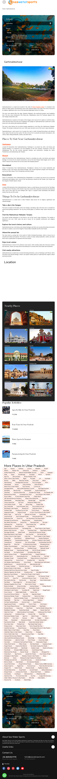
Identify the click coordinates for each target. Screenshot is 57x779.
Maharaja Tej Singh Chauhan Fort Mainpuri (30, 658)
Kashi (46, 482)
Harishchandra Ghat (31, 524)
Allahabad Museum (30, 538)
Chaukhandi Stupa (32, 530)
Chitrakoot (35, 470)
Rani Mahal (7, 582)
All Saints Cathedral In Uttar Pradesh (41, 540)
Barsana (6, 480)
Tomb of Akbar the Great (38, 506)
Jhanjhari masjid (35, 648)
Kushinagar (47, 478)
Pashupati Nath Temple (26, 554)
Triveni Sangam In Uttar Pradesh (42, 536)
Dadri (20, 504)
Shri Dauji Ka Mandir (19, 552)
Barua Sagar (33, 580)
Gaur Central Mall (8, 506)
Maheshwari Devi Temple (10, 652)
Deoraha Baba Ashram (9, 669)
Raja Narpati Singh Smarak (34, 624)
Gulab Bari (22, 604)
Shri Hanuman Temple (43, 576)
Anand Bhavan (18, 538)
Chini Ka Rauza (35, 510)
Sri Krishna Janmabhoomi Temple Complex (14, 588)
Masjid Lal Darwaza (47, 648)
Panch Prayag (31, 640)
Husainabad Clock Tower (26, 494)
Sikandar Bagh (31, 500)
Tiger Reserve (18, 654)
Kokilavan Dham (26, 596)
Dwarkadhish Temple (34, 588)
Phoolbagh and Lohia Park (10, 660)
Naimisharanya (8, 482)
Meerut (40, 474)
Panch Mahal (36, 630)
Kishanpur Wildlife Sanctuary (21, 650)
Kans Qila (25, 594)
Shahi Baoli (7, 492)
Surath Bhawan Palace (37, 650)
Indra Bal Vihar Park (21, 564)
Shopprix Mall (39, 504)
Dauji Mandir (7, 600)
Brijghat (35, 610)
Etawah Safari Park (45, 610)
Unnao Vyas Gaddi (43, 640)
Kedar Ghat (27, 536)
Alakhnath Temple (44, 548)
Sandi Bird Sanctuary (9, 628)
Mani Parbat (29, 608)
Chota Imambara (27, 484)
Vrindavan (20, 468)
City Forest (21, 502)
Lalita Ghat (42, 524)
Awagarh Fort (7, 667)
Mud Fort (6, 618)
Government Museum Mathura (11, 594)
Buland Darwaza (22, 628)
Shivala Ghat (23, 522)
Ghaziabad (31, 474)
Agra (5, 468)
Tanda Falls (42, 614)
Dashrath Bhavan (8, 608)
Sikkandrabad (7, 484)
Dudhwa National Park (9, 472)
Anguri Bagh (46, 510)
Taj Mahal (48, 474)
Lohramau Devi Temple (21, 671)
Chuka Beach (7, 654)
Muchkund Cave (31, 666)
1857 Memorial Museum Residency (13, 498)
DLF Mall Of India (37, 566)
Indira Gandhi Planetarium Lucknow (25, 488)
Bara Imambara (16, 476)
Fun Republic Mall (48, 492)
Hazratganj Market (8, 488)
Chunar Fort (19, 518)
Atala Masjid (24, 648)
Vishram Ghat (33, 592)
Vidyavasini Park (8, 560)
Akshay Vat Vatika (21, 586)
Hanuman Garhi (25, 602)
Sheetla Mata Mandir (24, 610)
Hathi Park (44, 498)
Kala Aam (44, 616)
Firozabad (32, 478)
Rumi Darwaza (26, 486)
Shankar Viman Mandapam (11, 546)
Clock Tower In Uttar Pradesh (28, 546)
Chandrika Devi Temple (34, 492)
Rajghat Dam (20, 666)
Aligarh (24, 478)
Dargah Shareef (8, 646)
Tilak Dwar (16, 600)
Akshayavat (18, 542)
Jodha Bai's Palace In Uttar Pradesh (13, 632)
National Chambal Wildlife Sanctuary (28, 472)
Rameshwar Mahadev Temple (11, 616)
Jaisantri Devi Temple (30, 654)
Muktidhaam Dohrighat (9, 610)
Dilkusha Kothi (16, 490)
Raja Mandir (43, 606)
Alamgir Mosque (26, 520)
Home (3, 9)
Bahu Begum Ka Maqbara (29, 606)
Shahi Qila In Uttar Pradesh (10, 648)
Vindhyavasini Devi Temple (44, 612)
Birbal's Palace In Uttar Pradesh (12, 630)
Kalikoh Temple (35, 616)
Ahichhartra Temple (19, 548)
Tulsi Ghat (44, 522)
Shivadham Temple (9, 558)
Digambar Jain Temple (30, 514)
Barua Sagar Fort (18, 582)
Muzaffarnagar (21, 474)
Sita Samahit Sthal (41, 534)
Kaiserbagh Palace (19, 500)
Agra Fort (6, 476)
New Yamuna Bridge (30, 542)
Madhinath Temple (8, 550)
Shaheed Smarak (21, 512)
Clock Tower (15, 618)
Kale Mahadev (19, 662)
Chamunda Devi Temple (37, 598)
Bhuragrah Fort (45, 652)
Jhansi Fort (15, 578)
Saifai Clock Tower (8, 612)
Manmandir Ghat (34, 522)
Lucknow (29, 468)
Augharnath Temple (9, 512)
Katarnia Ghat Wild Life (21, 646)
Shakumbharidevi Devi (22, 556)
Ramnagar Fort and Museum (11, 520)
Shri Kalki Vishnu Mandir (41, 620)
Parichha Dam (22, 580)
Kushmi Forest (19, 560)
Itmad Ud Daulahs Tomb (22, 506)
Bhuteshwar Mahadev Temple (11, 596)
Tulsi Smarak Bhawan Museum (11, 606)
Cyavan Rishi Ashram (9, 664)
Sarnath (46, 468)
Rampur (17, 484)
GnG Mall (46, 556)
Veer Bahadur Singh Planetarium (12, 562)
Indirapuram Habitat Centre (33, 502)
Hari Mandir (7, 552)
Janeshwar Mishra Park (19, 492)
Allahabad (37, 468)
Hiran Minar (26, 630)
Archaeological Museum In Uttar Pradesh (40, 628)
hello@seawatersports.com (35, 757)
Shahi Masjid (21, 576)
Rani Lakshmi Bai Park (9, 580)
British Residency (39, 484)
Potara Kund (7, 598)
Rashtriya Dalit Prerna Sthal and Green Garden (15, 570)
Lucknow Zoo (37, 486)
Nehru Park (41, 560)
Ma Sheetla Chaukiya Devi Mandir (39, 646)
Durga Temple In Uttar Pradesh (42, 528)
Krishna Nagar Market (28, 600)
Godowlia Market (38, 520)
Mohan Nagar (29, 504)
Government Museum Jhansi (29, 578)
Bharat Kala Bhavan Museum (11, 528)
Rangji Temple (46, 590)
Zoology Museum (46, 586)
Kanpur (12, 474)
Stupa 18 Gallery (35, 570)
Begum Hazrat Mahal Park (31, 498)
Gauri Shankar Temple (45, 654)
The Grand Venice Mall (21, 675)
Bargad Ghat (7, 544)
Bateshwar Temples (24, 480)
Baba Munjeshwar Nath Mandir (42, 562)
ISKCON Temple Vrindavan (38, 550)
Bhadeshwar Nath (41, 673)
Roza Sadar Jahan (8, 624)
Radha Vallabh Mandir (21, 592)
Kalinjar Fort (35, 652)
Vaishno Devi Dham (39, 596)
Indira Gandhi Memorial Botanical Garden (14, 638)
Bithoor (44, 480)
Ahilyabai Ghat (7, 526)
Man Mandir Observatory (10, 522)
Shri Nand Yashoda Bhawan (11, 602)
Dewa (44, 656)
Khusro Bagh (7, 538)
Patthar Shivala (22, 644)
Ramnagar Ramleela (9, 532)
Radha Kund (36, 590)
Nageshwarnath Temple (10, 604)
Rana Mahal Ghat (19, 526)
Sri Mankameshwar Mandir (30, 544)
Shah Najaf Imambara (43, 488)
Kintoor (14, 658)
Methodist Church (8, 556)
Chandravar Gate (28, 572)
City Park (33, 675)
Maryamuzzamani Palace (28, 634)
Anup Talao (40, 634)
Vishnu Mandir (27, 562)
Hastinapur (50, 472)
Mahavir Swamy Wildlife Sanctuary (43, 664)
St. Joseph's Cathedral (9, 566)
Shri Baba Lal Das (36, 556)
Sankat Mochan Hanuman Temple (37, 532)
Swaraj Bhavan (8, 542)
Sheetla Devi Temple (41, 660)
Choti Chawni (43, 604)
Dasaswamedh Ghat (37, 516)
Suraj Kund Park (8, 516)
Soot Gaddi (7, 642)
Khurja (5, 620)
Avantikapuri (18, 673)
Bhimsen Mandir (8, 662)
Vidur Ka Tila (18, 514)
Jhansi (42, 472)
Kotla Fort (6, 578)
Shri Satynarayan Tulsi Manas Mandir (35, 518)
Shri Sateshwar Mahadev (33, 662)
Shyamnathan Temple (41, 642)
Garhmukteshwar (10, 9)
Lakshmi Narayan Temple (10, 554)
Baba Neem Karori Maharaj (10, 574)
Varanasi (12, 468)
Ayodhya (43, 470)
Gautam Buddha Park (40, 490)
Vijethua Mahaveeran (46, 669)
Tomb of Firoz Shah (9, 576)
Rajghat (39, 618)
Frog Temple (7, 650)
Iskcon (22, 530)
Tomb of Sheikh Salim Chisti (11, 634)
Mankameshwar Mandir (10, 494)
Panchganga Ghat (26, 528)
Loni (40, 478)
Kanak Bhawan (37, 602)
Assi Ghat (48, 516)
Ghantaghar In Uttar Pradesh (11, 656)
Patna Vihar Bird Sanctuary (45, 666)
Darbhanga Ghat (8, 524)
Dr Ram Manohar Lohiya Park (22, 496)
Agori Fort (25, 616)
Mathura (6, 470)
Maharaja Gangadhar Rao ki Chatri (12, 584)
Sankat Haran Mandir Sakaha (36, 622)
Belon (32, 618)
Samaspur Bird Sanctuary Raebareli (13, 636)
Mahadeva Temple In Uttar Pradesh (30, 656)
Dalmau (27, 636)
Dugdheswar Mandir (43, 667)
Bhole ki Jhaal (7, 514)
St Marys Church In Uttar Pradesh (12, 536)
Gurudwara (17, 679)
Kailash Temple (18, 667)
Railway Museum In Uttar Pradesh (39, 558)
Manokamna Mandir (26, 620)
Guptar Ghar (20, 608)
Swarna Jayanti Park (9, 502)
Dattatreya (47, 671)
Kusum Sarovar (8, 592)
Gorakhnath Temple (22, 558)
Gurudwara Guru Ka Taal (22, 510)
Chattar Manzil (37, 496)
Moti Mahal (7, 490)
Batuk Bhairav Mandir (45, 530)
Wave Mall (27, 568)
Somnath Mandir (34, 669)
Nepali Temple (21, 532)
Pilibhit (13, 480)
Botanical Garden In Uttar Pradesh (12, 568)
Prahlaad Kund (20, 624)
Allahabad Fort (7, 540)
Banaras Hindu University (10, 530)
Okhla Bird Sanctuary (24, 566)
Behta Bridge (31, 638)
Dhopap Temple (8, 671)
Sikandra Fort (25, 508)
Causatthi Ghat (31, 526)
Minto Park (17, 544)
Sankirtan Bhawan (34, 586)
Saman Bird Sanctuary (26, 660)
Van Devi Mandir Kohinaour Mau (44, 608)
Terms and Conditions (28, 774)
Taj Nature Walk (8, 510)
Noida (5, 474)
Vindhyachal (26, 470)
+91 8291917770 (9, 757)
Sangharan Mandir (47, 644)
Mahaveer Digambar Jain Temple (12, 572)
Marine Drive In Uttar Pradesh (11, 486)
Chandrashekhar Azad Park (21, 540)
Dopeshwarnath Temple (22, 550)
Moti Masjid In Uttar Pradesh (11, 508)
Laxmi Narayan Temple (9, 504)
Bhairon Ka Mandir (8, 586)
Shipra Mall (42, 500)
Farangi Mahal (27, 490)
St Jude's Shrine (44, 578)
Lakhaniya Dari (8, 614)
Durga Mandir (22, 669)
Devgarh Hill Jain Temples (25, 664)
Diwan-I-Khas (29, 632)
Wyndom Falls (31, 614)
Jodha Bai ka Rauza (37, 508)
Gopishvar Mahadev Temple (21, 598)
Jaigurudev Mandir (36, 594)
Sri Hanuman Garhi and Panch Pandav (23, 642)
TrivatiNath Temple (32, 548)
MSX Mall (31, 677)
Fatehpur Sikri (15, 470)
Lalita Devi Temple (19, 640)
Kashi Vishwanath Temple (22, 516)
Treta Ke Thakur (32, 604)
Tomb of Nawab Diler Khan (35, 626)
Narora (46, 618)
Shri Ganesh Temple (31, 582)
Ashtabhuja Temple (20, 614)
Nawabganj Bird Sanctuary (21, 482)
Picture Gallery (7, 496)
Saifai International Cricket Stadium (25, 612)
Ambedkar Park (31, 560)
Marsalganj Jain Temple (42, 572)
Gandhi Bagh (42, 514)
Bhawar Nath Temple (36, 671)
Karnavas (24, 618)
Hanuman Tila (7, 679)
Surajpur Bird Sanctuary (45, 675)
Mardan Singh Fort (8, 666)
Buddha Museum (8, 564)
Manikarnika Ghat (8, 518)
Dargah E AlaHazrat (40, 554)
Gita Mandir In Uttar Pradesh (11, 590)
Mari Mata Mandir (34, 644)
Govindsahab (7, 673)
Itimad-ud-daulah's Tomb (30, 476)
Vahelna (42, 584)
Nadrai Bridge (27, 679)
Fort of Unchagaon (36, 482)
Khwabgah (38, 632)
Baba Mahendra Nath (35, 564)
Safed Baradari (7, 500)
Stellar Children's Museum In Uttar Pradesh (14, 677)
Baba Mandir (22, 622)
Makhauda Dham (28, 673)
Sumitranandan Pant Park (45, 542)
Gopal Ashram (31, 576)
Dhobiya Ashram (8, 626)
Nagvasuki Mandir (43, 546)
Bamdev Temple (24, 652)
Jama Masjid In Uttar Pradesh (43, 494)
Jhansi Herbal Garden (45, 580)
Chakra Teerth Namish (9, 644)
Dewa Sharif (36, 480)
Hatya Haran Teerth (21, 626)
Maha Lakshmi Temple (30, 584)
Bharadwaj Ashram (45, 544)
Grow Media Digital (43, 776)
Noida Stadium (41, 677)
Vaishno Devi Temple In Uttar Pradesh (30, 574)
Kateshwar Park (8, 675)
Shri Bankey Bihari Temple (34, 552)
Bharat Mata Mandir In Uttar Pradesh (13, 534)
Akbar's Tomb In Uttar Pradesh (11, 478)
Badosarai (6, 658)
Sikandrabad (14, 620)
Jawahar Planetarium (44, 538)
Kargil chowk (7, 548)
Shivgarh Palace (42, 638)
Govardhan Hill (25, 590)
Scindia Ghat (19, 524)
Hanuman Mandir (30, 667)
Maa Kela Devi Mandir (9, 622)
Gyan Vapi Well (29, 534)
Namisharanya (7, 640)
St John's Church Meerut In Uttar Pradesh (40, 512)
